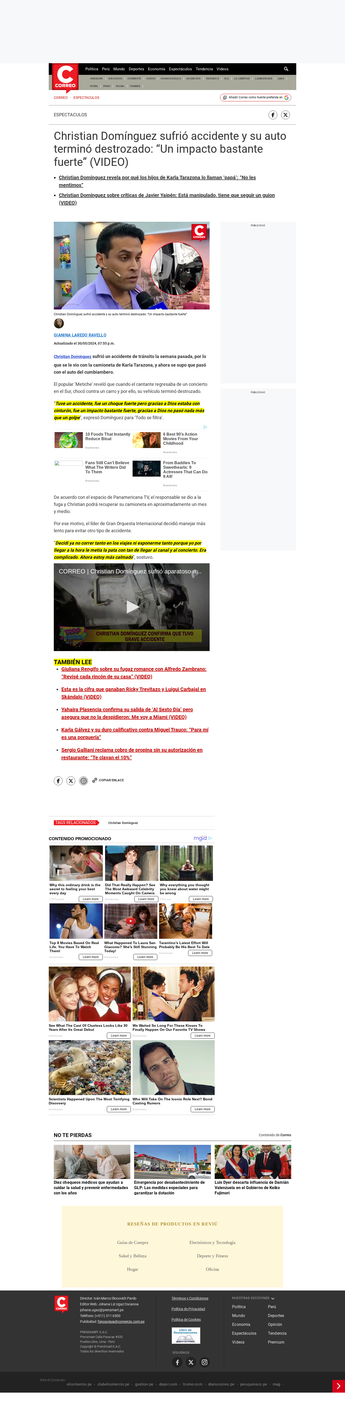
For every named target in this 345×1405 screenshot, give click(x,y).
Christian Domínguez (123, 823)
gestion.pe (144, 1384)
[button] (131, 607)
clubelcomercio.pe (113, 1384)
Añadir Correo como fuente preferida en (256, 97)
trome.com (192, 1384)
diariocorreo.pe (221, 1384)
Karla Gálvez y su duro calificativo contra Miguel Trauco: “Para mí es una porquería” (134, 733)
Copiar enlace (111, 780)
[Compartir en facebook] (272, 114)
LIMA (281, 78)
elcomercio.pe (79, 1384)
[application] (132, 607)
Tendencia (204, 69)
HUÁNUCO (212, 78)
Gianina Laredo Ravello (80, 335)
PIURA (94, 86)
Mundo (119, 69)
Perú (106, 69)
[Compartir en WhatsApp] (83, 780)
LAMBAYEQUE (263, 78)
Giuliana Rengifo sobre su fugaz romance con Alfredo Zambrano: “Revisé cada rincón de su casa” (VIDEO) (134, 673)
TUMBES (135, 86)
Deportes (136, 69)
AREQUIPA (96, 78)
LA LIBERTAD (242, 78)
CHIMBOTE (134, 78)
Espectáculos (180, 69)
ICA (226, 78)
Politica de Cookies (186, 1320)
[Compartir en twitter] (285, 114)
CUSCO (151, 78)
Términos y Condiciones (189, 1298)
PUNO (106, 86)
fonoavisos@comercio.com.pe (121, 1322)
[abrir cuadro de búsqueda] (286, 69)
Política (91, 69)
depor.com (168, 1384)
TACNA (120, 86)
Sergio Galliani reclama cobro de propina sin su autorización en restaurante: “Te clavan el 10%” (132, 754)
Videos (223, 69)
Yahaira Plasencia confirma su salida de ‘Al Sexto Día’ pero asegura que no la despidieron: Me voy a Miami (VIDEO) (127, 713)
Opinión (275, 1324)
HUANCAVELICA (171, 78)
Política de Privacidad (188, 1309)
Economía (156, 69)
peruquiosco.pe (253, 1384)
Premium (276, 1342)
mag (276, 1384)
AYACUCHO (115, 78)
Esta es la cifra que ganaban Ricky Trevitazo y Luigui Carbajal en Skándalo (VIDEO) (133, 693)
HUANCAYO (193, 78)
